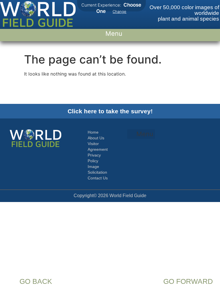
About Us (96, 138)
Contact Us (98, 178)
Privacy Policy (94, 158)
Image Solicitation (97, 169)
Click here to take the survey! (110, 111)
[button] (110, 33)
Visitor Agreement (98, 146)
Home (93, 132)
